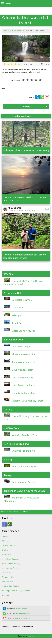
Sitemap (4, 512)
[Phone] (37, 98)
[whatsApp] (42, 98)
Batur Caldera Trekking (11, 563)
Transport (5, 595)
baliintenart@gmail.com (22, 618)
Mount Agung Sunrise (10, 568)
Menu (8, 3)
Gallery (25, 512)
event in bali (6, 573)
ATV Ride (5, 541)
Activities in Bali (8, 577)
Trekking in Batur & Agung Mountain (16, 591)
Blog (10, 512)
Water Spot (6, 554)
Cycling (5, 550)
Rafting (4, 536)
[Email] (47, 98)
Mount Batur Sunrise (10, 559)
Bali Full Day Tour (9, 545)
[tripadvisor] (9, 525)
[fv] (4, 525)
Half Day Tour (7, 582)
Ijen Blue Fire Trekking (10, 586)
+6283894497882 (20, 609)
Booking (26, 107)
